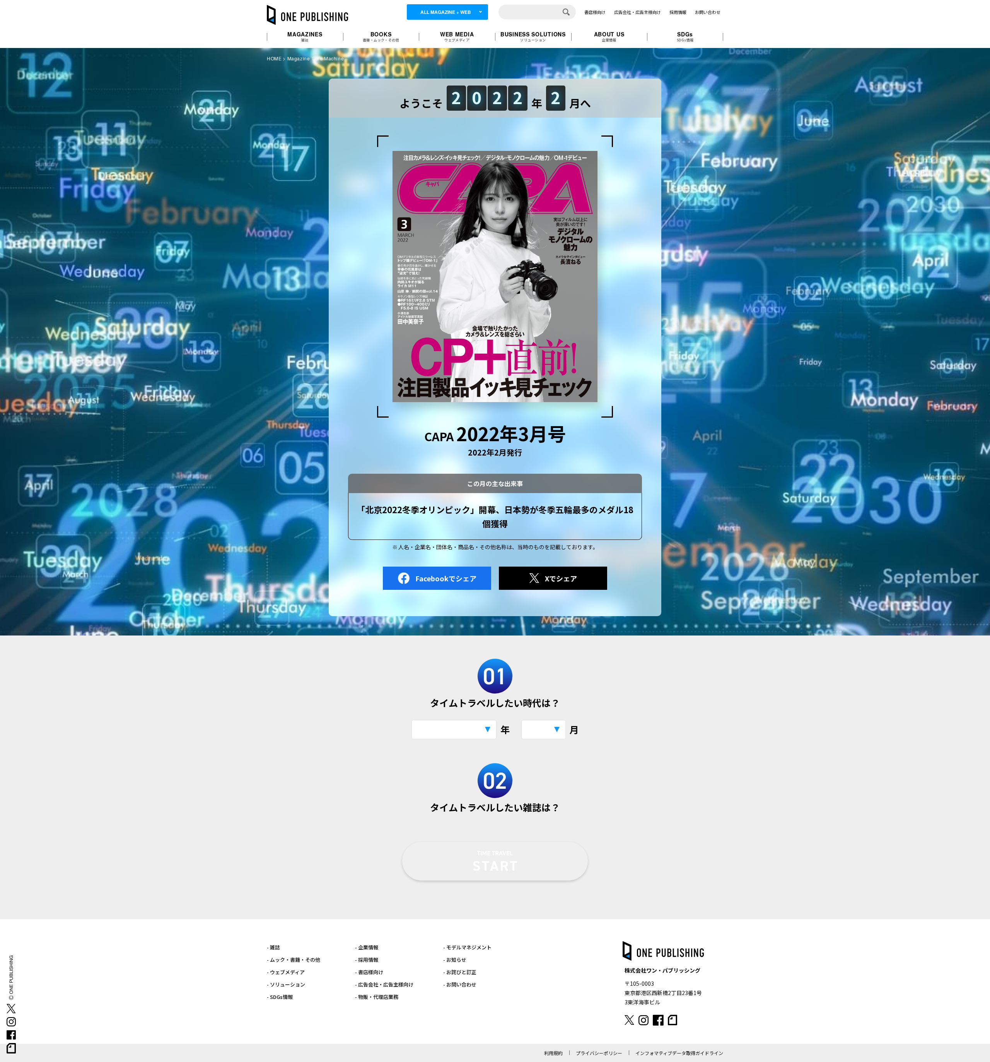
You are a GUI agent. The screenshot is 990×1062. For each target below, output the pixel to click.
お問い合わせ (707, 12)
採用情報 (677, 12)
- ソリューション (286, 984)
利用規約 (553, 1053)
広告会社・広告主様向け (637, 12)
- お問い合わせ (459, 984)
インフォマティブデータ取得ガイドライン (679, 1053)
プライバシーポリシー (599, 1053)
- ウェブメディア (286, 972)
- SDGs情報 (280, 996)
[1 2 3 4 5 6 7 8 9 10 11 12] (543, 729)
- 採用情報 (366, 959)
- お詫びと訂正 (459, 972)
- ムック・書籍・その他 (293, 959)
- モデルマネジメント (467, 947)
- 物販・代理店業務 (376, 996)
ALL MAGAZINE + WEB (445, 12)
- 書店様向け (369, 972)
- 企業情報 (366, 947)
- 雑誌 (273, 947)
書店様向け (595, 12)
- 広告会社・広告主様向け (384, 984)
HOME (274, 58)
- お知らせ (454, 959)
